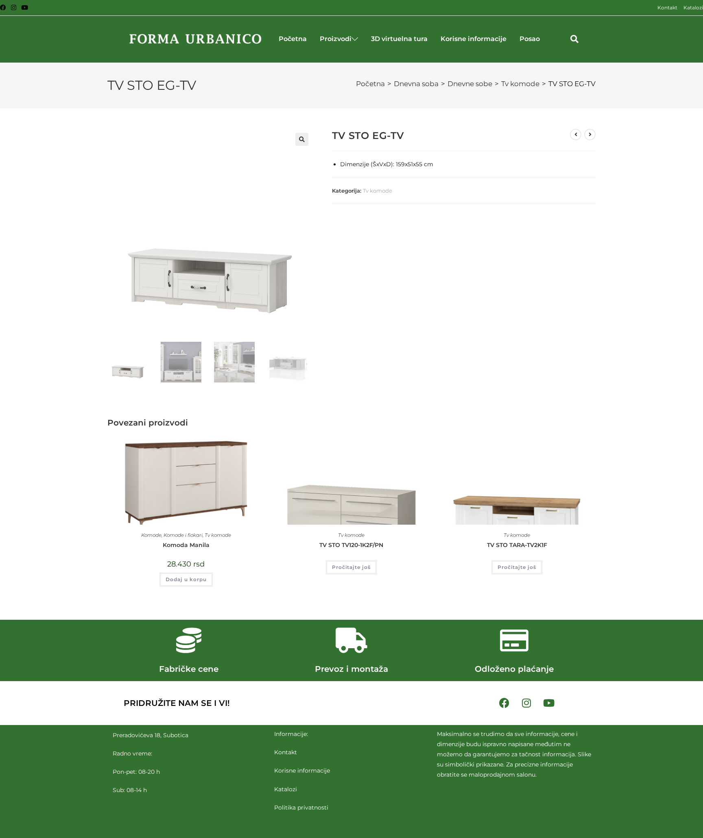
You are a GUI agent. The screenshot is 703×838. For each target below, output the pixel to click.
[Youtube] (549, 703)
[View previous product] (575, 134)
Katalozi (693, 7)
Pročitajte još (351, 567)
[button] (574, 39)
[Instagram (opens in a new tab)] (14, 8)
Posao (530, 39)
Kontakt (667, 7)
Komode (151, 535)
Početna (293, 39)
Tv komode (520, 84)
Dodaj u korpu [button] (186, 579)
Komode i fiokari (183, 535)
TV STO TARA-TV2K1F (517, 545)
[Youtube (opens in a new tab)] (25, 8)
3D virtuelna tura (399, 39)
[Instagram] (526, 703)
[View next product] (590, 134)
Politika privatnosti (301, 807)
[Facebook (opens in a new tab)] (4, 8)
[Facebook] (504, 703)
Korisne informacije (474, 39)
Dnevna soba (416, 84)
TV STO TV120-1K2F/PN (351, 545)
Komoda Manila (186, 545)
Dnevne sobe (470, 84)
